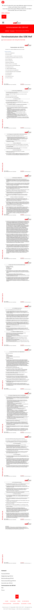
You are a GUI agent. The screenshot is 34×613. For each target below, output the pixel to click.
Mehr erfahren (6, 13)
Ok (4, 16)
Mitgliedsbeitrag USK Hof (7, 576)
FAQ (2, 587)
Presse (3, 590)
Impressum (5, 607)
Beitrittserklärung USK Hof (7, 578)
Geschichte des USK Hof (6, 583)
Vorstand (3, 570)
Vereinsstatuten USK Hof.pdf (14, 40)
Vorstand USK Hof (5, 573)
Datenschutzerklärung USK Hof (8, 580)
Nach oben (16, 597)
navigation (3, 22)
